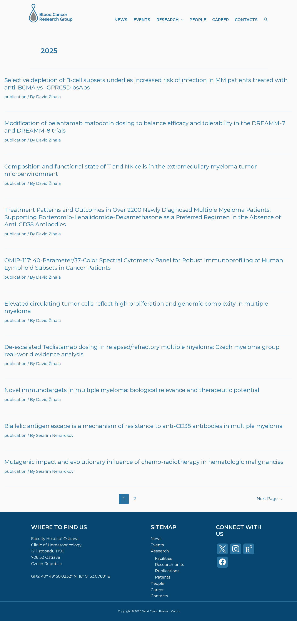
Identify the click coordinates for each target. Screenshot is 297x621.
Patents (162, 577)
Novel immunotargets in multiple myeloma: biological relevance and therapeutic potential (131, 390)
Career (220, 19)
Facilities (163, 558)
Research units (169, 564)
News (120, 19)
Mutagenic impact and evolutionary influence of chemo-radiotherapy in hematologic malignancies (144, 461)
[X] (222, 548)
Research (167, 19)
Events (141, 19)
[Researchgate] (248, 548)
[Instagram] (235, 548)
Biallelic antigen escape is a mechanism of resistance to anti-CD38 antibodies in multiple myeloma (143, 425)
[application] (181, 20)
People (197, 19)
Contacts (246, 19)
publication (15, 96)
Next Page (270, 498)
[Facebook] (222, 562)
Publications (167, 571)
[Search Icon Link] (266, 19)
